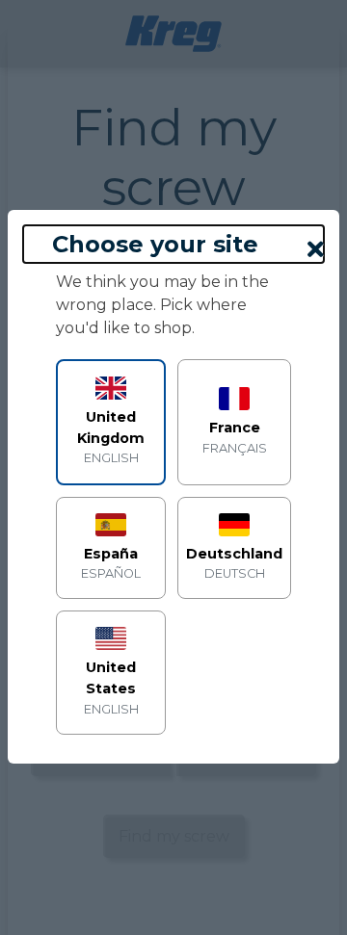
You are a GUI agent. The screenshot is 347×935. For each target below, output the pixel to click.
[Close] (315, 250)
